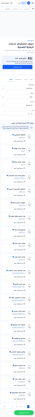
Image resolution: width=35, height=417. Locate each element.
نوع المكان (31, 85)
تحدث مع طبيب (17, 67)
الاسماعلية (15, 9)
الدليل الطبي (27, 9)
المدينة (32, 102)
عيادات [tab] (26, 79)
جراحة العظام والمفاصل (18, 273)
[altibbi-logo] (24, 3)
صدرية (23, 151)
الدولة (32, 93)
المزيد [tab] (11, 79)
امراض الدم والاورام (19, 178)
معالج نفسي (21, 381)
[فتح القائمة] (32, 3)
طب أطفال (22, 137)
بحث (33, 110)
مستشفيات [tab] (18, 79)
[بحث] (11, 3)
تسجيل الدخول (5, 3)
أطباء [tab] (31, 79)
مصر (21, 9)
